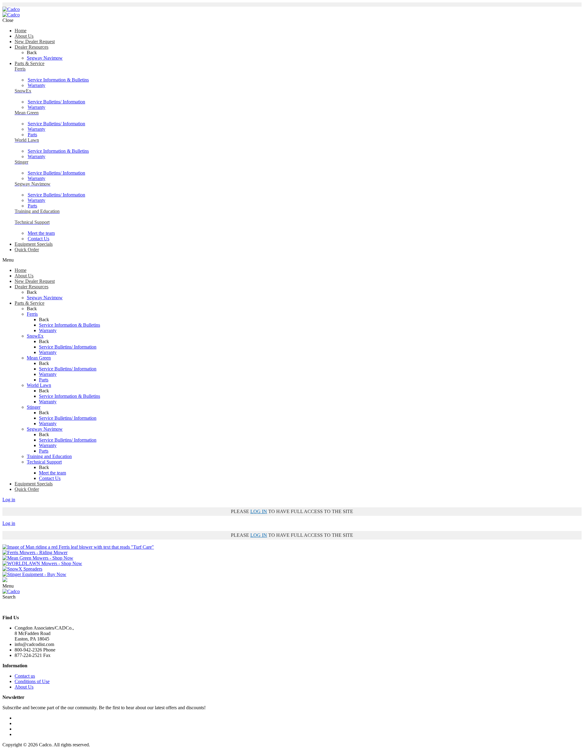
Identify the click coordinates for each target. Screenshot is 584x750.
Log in (8, 499)
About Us (24, 686)
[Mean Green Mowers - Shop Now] (37, 558)
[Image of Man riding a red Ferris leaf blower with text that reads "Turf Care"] (78, 547)
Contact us (25, 676)
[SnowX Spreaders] (22, 568)
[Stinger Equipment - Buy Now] (34, 574)
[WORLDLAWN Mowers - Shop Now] (42, 563)
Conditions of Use (32, 681)
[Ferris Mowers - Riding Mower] (35, 552)
